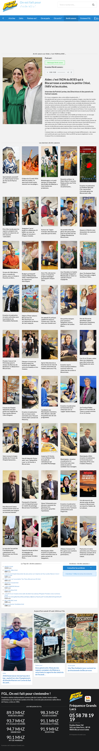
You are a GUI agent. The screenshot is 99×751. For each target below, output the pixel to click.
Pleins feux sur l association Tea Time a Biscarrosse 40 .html (22, 579)
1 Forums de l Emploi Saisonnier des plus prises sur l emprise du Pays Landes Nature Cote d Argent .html (31, 574)
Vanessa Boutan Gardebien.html (14, 604)
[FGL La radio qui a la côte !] (11, 11)
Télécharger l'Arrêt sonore (55, 62)
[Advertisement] (49, 37)
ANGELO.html (8, 566)
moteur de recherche (85, 574)
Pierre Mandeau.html (10, 590)
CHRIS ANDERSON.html (11, 586)
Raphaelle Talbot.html (10, 570)
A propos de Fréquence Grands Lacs (12, 745)
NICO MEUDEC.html (10, 600)
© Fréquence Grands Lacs (77, 734)
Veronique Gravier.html (11, 582)
